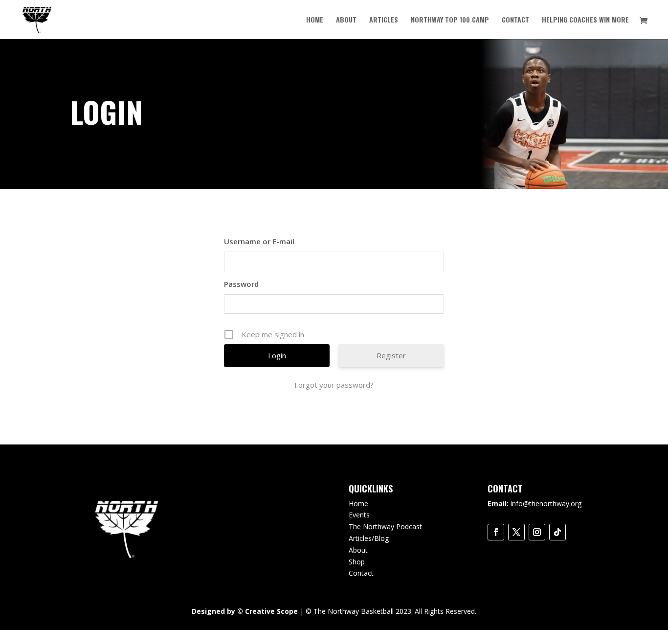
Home (314, 20)
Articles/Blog (369, 538)
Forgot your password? (334, 385)
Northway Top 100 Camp (450, 20)
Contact (515, 20)
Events (359, 514)
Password (241, 284)
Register (391, 355)
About (346, 20)
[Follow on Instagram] (537, 532)
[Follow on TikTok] (557, 532)
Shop (357, 561)
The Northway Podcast (385, 526)
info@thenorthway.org (546, 503)
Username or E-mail (259, 241)
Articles (383, 20)
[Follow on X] (516, 532)
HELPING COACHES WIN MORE (585, 20)
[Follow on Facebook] (496, 532)
